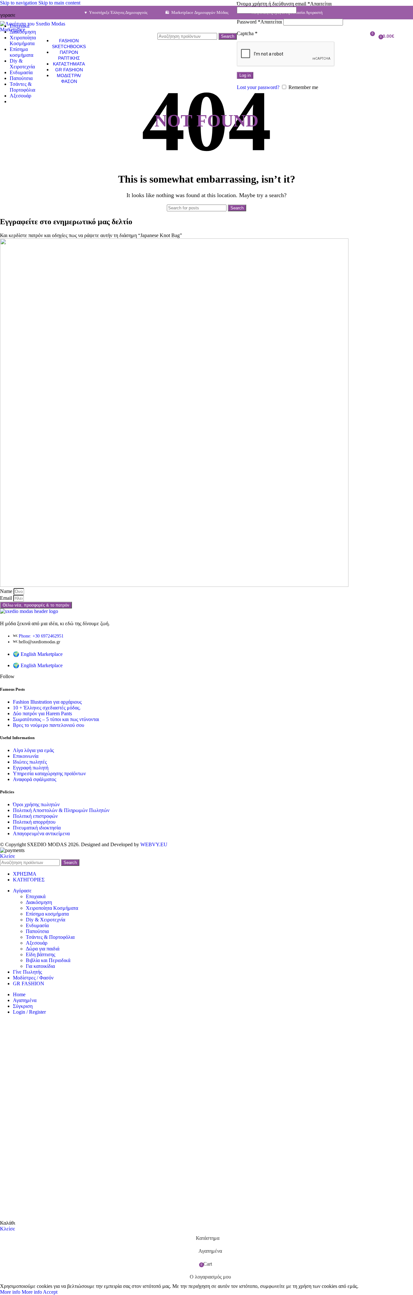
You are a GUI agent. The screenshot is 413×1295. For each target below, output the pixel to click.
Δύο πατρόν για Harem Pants (42, 713)
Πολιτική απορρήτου (34, 822)
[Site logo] (41, 29)
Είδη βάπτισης (40, 954)
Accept (50, 1292)
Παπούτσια (37, 931)
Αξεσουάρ (36, 943)
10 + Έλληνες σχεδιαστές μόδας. (47, 707)
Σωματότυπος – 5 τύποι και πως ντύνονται (56, 719)
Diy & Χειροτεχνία (45, 919)
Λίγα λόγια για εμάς (33, 750)
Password (259, 22)
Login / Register (29, 1012)
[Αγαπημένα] (358, 36)
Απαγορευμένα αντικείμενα (41, 833)
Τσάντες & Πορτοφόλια (50, 937)
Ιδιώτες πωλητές (30, 762)
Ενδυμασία (37, 925)
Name (7, 591)
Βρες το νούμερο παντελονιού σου (48, 725)
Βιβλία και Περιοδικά (48, 960)
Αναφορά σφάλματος (34, 779)
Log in (245, 75)
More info (21, 1292)
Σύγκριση (23, 1006)
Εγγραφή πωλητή (30, 767)
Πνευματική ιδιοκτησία (37, 827)
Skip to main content (59, 2)
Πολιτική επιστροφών (35, 816)
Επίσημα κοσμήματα (47, 914)
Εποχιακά (35, 896)
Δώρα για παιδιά (42, 948)
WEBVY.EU (153, 844)
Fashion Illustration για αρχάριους (47, 702)
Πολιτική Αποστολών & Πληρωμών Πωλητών (61, 810)
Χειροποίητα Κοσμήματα (52, 908)
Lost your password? (258, 87)
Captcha (247, 33)
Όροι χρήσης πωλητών (36, 804)
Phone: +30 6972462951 (41, 636)
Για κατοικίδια (40, 966)
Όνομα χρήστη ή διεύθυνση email (284, 3)
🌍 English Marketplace (38, 654)
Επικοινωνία (25, 756)
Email (6, 598)
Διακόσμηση (39, 902)
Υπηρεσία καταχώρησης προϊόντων (49, 773)
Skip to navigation (19, 2)
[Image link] (29, 611)
